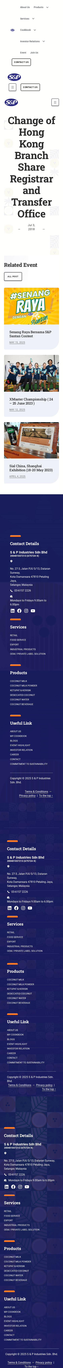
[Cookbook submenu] (34, 30)
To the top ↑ (46, 795)
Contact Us (21, 62)
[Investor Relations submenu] (42, 41)
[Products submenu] (46, 7)
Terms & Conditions (36, 791)
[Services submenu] (32, 19)
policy (32, 795)
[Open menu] (12, 87)
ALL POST (13, 276)
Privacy (23, 795)
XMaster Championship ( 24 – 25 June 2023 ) (31, 401)
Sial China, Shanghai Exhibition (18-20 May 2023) (31, 468)
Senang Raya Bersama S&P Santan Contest (30, 334)
